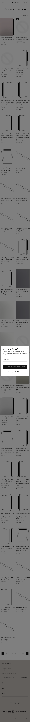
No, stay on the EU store (15, 372)
